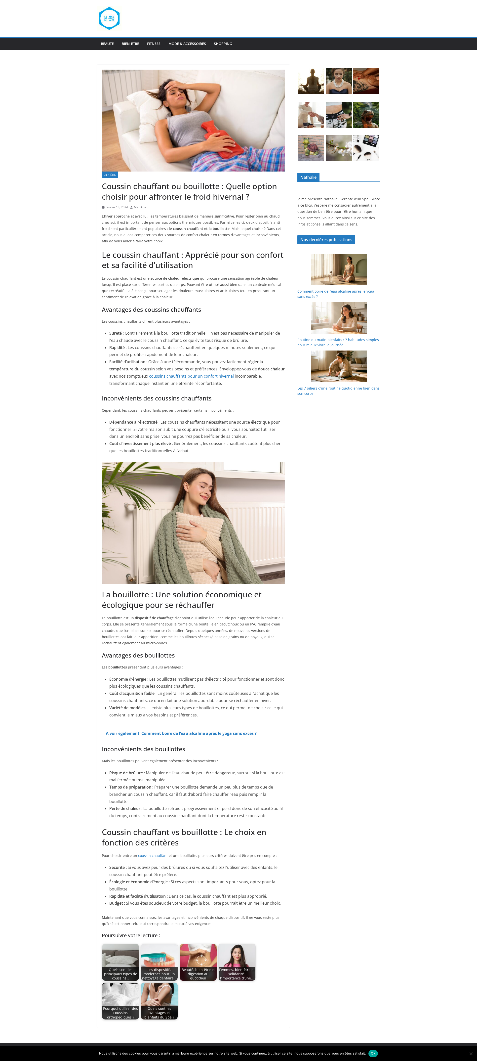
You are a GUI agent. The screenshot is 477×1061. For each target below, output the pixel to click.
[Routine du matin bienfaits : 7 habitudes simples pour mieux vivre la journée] (339, 318)
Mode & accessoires (187, 43)
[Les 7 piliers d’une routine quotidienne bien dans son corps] (339, 366)
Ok (373, 1053)
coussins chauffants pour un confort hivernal (191, 376)
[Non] (470, 1053)
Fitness (153, 43)
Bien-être (130, 43)
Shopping (223, 43)
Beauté (107, 43)
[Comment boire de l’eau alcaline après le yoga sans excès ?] (339, 269)
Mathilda (140, 207)
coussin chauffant (153, 855)
